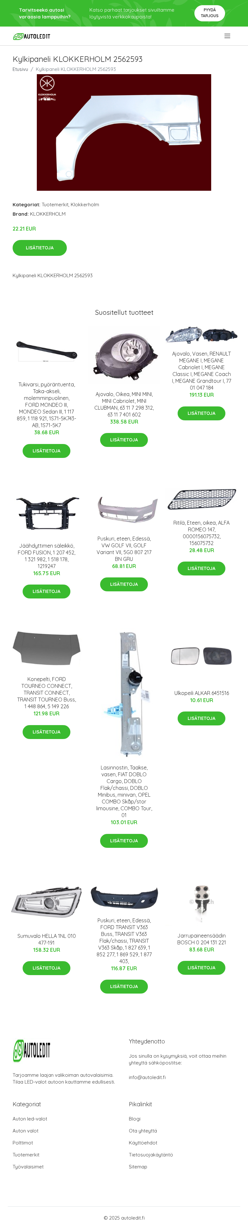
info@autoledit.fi (147, 1077)
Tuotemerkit (55, 204)
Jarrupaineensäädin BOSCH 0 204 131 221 (201, 939)
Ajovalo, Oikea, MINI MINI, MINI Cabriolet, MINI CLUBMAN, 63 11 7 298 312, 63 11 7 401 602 (124, 404)
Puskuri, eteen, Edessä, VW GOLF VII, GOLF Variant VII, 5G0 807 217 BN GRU (124, 548)
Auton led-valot (30, 1119)
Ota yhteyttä (143, 1131)
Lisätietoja (40, 248)
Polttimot (23, 1143)
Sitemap (138, 1167)
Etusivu (20, 69)
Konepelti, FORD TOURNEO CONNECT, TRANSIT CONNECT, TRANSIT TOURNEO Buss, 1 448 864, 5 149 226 (46, 693)
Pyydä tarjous (210, 12)
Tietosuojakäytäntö (151, 1155)
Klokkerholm (85, 204)
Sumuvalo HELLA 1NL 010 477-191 (46, 939)
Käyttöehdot (143, 1143)
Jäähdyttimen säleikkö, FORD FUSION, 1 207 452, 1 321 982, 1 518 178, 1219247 (46, 555)
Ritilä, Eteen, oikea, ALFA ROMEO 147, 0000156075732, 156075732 (201, 532)
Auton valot (25, 1131)
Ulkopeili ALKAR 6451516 (201, 693)
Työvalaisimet (28, 1167)
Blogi (134, 1119)
